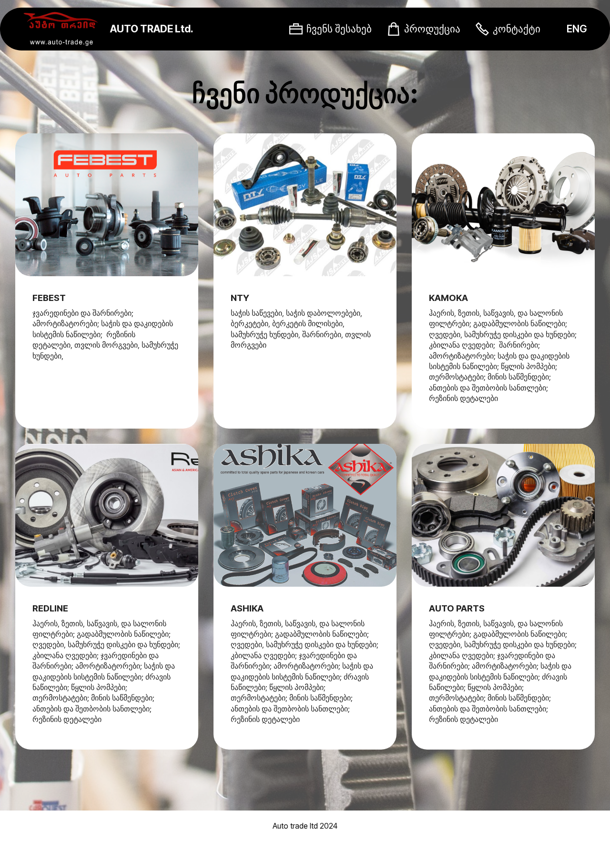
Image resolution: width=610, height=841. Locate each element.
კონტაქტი (516, 28)
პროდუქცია (432, 28)
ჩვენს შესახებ (339, 28)
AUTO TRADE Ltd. (151, 29)
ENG (577, 28)
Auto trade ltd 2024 (305, 826)
